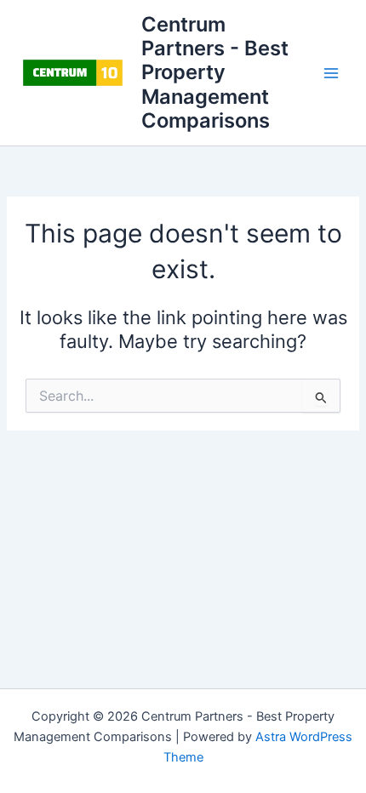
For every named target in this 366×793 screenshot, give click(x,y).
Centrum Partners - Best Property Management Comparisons (215, 73)
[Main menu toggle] (331, 73)
